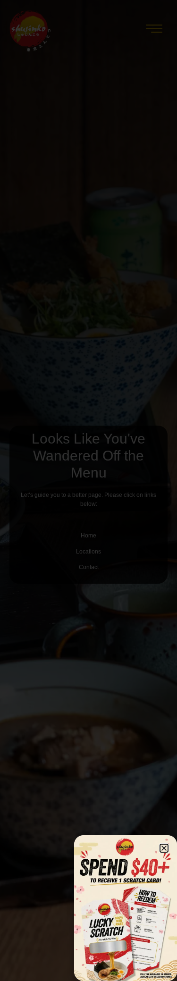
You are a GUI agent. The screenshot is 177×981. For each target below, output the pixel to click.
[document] (88, 490)
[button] (164, 848)
